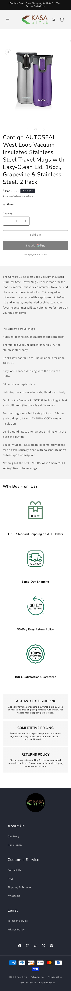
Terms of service (28, 982)
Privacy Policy (16, 930)
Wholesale (14, 896)
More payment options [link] (36, 254)
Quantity (7, 213)
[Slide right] (44, 129)
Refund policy (37, 977)
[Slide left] (27, 129)
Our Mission (15, 845)
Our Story (13, 836)
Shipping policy (47, 982)
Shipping (7, 196)
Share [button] (10, 204)
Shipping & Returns (19, 887)
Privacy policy (55, 977)
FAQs (10, 879)
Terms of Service (18, 921)
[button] (7, 19)
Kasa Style (22, 977)
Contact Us (14, 870)
